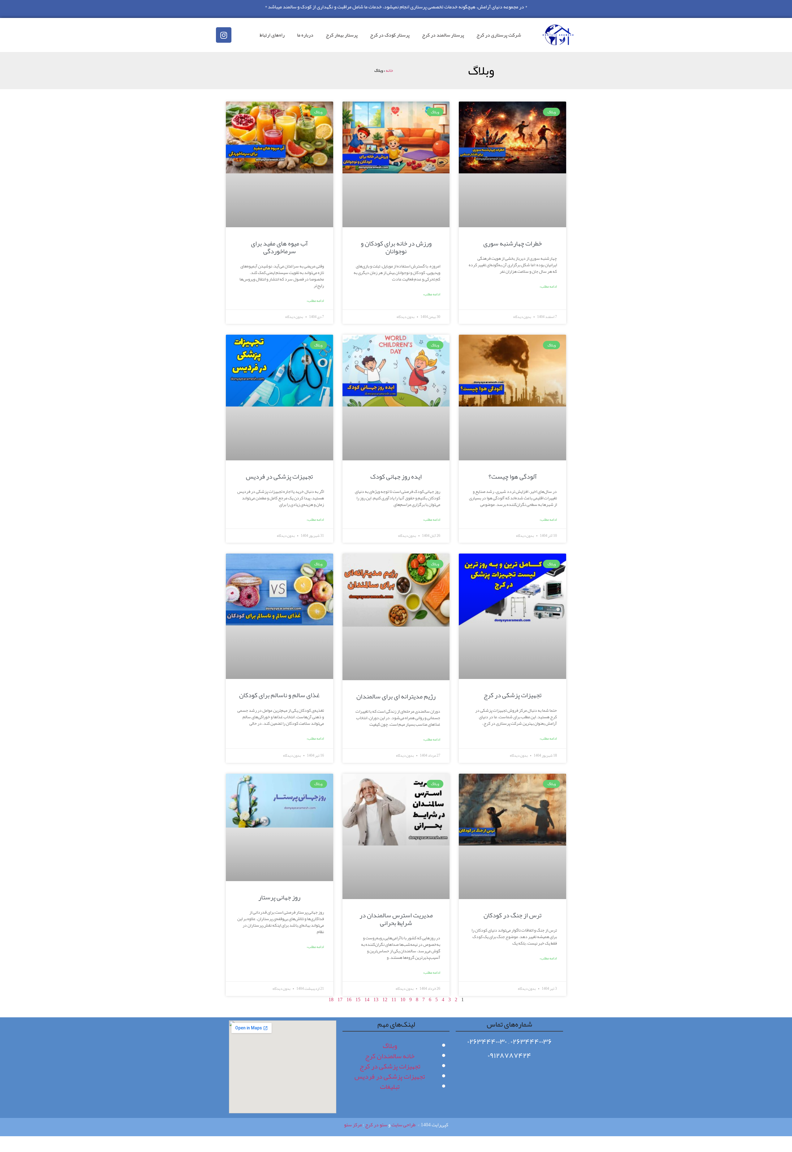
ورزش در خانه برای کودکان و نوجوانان (396, 247)
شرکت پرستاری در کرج (498, 35)
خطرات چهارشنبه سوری (512, 243)
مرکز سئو (353, 1125)
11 (393, 1000)
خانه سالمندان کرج (390, 1056)
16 (348, 1000)
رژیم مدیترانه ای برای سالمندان (396, 696)
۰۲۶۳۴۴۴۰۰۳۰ (487, 1041)
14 (366, 1000)
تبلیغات (390, 1086)
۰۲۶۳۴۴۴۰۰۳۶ (531, 1041)
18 (331, 1000)
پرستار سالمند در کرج (443, 35)
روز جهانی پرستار (279, 897)
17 (340, 1000)
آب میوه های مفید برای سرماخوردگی (279, 247)
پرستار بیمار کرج (342, 35)
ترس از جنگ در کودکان (512, 915)
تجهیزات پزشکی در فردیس (279, 476)
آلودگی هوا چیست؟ (513, 476)
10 (402, 1000)
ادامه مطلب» (548, 286)
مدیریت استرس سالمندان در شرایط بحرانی (396, 919)
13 (375, 1000)
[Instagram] (223, 35)
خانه (389, 70)
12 (384, 1000)
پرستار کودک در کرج (390, 35)
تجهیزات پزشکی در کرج (512, 695)
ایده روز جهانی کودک (396, 476)
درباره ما (305, 35)
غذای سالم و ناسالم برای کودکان (279, 695)
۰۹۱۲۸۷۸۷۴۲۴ (509, 1055)
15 (357, 1000)
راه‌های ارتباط (272, 35)
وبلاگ (390, 1046)
